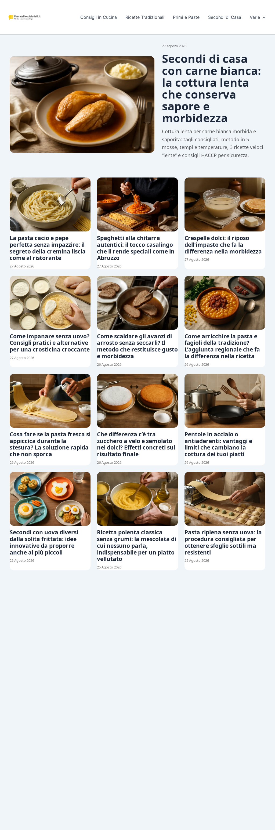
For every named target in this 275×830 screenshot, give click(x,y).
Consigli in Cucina (98, 17)
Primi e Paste (186, 17)
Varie (255, 17)
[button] (262, 17)
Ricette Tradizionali (144, 17)
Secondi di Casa (224, 17)
